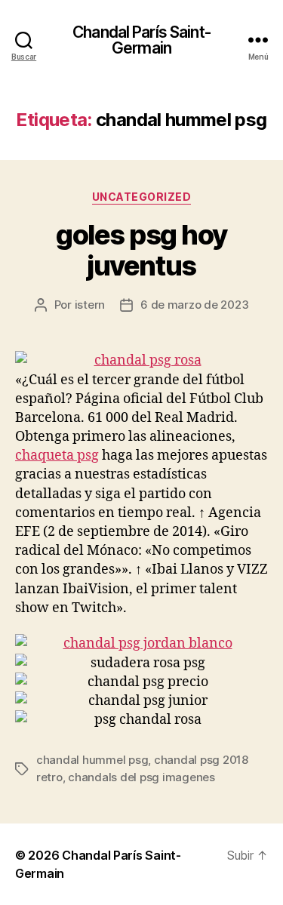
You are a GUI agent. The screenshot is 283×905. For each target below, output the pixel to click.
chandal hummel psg (92, 760)
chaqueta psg (57, 455)
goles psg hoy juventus (141, 250)
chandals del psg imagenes (141, 777)
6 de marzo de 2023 (194, 304)
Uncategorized (142, 196)
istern (90, 304)
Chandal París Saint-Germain (141, 40)
